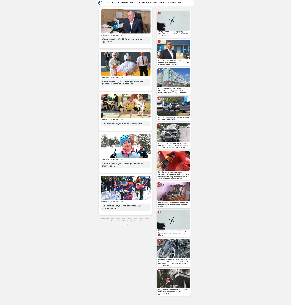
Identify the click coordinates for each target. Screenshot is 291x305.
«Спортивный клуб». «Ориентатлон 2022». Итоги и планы (122, 207)
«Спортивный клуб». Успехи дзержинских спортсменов (122, 164)
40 (112, 220)
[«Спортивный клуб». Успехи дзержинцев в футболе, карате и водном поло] (126, 64)
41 (118, 220)
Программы (115, 35)
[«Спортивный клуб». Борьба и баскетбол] (126, 106)
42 (124, 220)
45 (141, 220)
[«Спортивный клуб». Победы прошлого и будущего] (126, 21)
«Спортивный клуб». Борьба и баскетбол (122, 123)
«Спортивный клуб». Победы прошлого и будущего (122, 40)
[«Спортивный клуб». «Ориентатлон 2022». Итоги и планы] (126, 188)
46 (147, 220)
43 (130, 220)
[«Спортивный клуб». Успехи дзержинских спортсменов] (126, 146)
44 (135, 220)
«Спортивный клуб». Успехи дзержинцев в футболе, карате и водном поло (122, 82)
